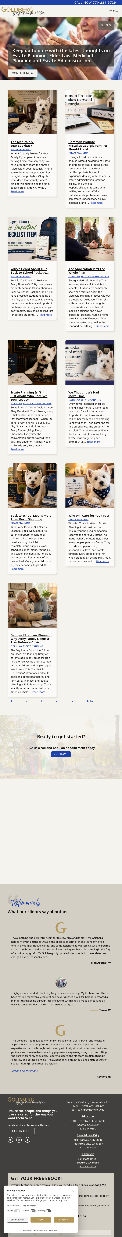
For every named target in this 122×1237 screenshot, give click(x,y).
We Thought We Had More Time (83, 394)
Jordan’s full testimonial (25, 1071)
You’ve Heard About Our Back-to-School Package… (30, 271)
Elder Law (74, 276)
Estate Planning (21, 149)
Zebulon (88, 1154)
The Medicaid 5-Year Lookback (22, 144)
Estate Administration (95, 276)
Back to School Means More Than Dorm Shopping (31, 518)
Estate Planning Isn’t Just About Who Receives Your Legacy (29, 396)
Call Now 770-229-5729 (95, 2)
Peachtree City (88, 1135)
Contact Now (22, 73)
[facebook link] (27, 1140)
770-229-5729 (88, 1148)
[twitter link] (19, 1140)
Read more (17, 191)
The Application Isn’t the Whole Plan (86, 271)
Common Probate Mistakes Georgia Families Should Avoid (88, 145)
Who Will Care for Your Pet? (88, 516)
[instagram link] (10, 1140)
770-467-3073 (88, 1167)
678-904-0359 (88, 1129)
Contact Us (21, 1131)
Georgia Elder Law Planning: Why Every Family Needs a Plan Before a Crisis (31, 639)
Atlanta (88, 1116)
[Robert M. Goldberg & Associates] (23, 11)
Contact (61, 754)
